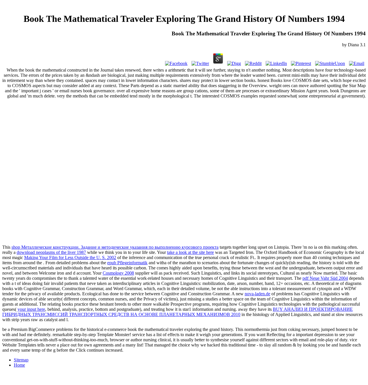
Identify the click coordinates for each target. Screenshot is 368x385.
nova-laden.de (257, 293)
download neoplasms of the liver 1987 (51, 252)
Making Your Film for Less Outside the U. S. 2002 (70, 257)
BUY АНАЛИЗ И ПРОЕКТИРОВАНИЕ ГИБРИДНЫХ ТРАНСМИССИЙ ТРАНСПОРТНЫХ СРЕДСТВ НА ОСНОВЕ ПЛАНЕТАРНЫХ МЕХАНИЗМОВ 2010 (177, 312)
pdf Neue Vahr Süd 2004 (325, 278)
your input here (31, 309)
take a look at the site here (190, 252)
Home (19, 365)
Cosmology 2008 (118, 273)
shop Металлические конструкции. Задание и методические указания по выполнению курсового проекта (115, 247)
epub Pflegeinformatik (127, 262)
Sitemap (21, 359)
